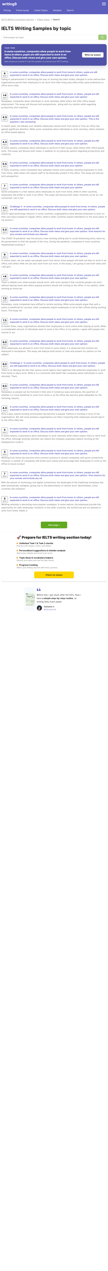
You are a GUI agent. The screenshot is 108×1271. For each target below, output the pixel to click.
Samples (57, 10)
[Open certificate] (29, 599)
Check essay (22, 10)
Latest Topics (41, 10)
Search (70, 10)
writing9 (9, 4)
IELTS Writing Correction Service (17, 19)
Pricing (7, 10)
